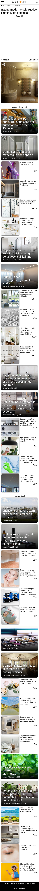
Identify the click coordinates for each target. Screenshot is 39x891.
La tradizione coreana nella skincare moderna (28, 847)
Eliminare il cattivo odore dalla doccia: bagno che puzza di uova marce (27, 312)
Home (2, 5)
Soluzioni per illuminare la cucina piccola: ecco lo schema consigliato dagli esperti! (19, 406)
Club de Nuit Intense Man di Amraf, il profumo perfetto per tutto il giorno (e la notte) (27, 868)
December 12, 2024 (14, 158)
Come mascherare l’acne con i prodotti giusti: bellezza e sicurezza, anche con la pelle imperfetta (28, 574)
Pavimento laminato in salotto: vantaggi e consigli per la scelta (28, 553)
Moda (4, 648)
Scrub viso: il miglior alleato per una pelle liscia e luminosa (27, 609)
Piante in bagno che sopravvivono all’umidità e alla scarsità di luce (27, 331)
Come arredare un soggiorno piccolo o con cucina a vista (27, 719)
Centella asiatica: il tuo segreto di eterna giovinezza (17, 770)
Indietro (5, 60)
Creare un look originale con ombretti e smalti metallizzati (18, 642)
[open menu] (2, 2)
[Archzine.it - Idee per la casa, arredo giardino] (19, 2)
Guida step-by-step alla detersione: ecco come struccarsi (28, 681)
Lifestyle (5, 520)
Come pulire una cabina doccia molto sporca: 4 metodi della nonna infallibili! (28, 459)
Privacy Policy (21, 883)
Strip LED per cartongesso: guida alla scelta (17, 280)
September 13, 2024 (19, 803)
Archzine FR (31, 883)
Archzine (20, 886)
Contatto (6, 883)
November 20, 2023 (14, 260)
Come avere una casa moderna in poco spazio (18, 153)
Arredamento (8, 5)
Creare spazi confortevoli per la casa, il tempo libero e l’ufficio (28, 829)
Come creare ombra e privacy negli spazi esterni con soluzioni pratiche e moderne (19, 512)
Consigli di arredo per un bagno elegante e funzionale (28, 183)
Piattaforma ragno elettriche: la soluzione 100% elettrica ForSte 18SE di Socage (28, 593)
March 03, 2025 (12, 648)
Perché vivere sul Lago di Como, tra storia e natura (27, 810)
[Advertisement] (19, 36)
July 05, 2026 (13, 520)
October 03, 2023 (18, 286)
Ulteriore (33, 60)
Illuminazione (16, 5)
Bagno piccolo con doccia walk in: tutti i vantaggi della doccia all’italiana (19, 253)
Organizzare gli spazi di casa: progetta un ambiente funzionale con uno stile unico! (18, 795)
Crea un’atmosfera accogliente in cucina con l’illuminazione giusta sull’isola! (28, 422)
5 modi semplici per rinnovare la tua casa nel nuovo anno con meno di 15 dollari (18, 123)
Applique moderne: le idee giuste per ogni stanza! (28, 440)
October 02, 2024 (15, 777)
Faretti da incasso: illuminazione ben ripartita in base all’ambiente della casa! (27, 479)
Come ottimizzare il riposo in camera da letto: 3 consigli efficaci (19, 669)
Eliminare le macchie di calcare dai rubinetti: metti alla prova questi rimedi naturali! (19, 380)
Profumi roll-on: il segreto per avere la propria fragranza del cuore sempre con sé (18, 539)
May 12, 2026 (13, 547)
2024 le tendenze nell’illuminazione (26, 163)
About (13, 883)
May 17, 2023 (16, 415)
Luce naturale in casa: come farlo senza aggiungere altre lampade (28, 294)
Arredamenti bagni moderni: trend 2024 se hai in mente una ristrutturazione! (27, 222)
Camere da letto (8, 675)
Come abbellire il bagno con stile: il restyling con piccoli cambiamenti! (27, 350)
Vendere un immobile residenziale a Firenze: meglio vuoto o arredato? (28, 701)
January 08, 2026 (14, 131)
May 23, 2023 (12, 388)
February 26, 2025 (20, 675)
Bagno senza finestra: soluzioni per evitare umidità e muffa (28, 202)
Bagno (5, 131)
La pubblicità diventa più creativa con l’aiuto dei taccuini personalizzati (28, 739)
